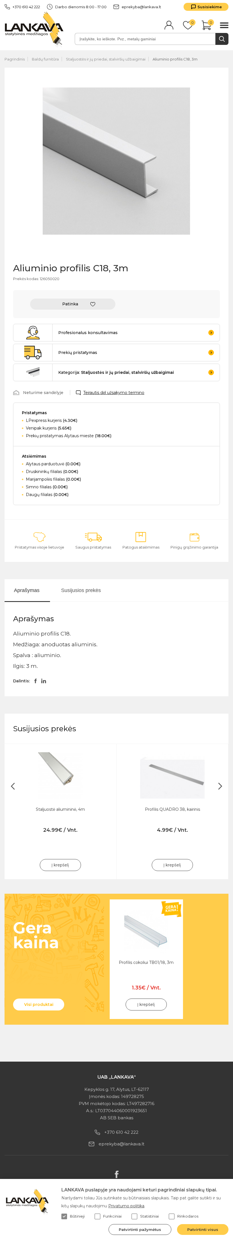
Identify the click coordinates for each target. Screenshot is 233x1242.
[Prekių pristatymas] (33, 352)
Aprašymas (26, 590)
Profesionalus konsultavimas (88, 332)
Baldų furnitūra (45, 59)
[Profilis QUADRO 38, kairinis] (172, 775)
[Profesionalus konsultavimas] (33, 332)
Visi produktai (38, 1004)
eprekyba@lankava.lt (141, 7)
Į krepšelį (60, 865)
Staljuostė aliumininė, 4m (60, 809)
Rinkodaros (187, 1216)
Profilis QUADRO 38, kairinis (172, 809)
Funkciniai (112, 1216)
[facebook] (116, 1174)
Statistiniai (149, 1216)
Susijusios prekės (81, 590)
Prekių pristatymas (77, 352)
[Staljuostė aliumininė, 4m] (60, 775)
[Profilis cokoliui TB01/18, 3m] (146, 932)
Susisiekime (209, 7)
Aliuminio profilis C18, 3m (175, 59)
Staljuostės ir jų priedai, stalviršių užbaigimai (105, 59)
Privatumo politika (126, 1205)
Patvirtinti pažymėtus (140, 1229)
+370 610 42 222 (26, 7)
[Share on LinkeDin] (43, 681)
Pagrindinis (15, 59)
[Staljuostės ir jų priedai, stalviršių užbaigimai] (33, 372)
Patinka (70, 304)
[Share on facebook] (35, 681)
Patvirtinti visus (202, 1229)
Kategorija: (116, 372)
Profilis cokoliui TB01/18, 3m (146, 962)
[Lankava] (35, 29)
